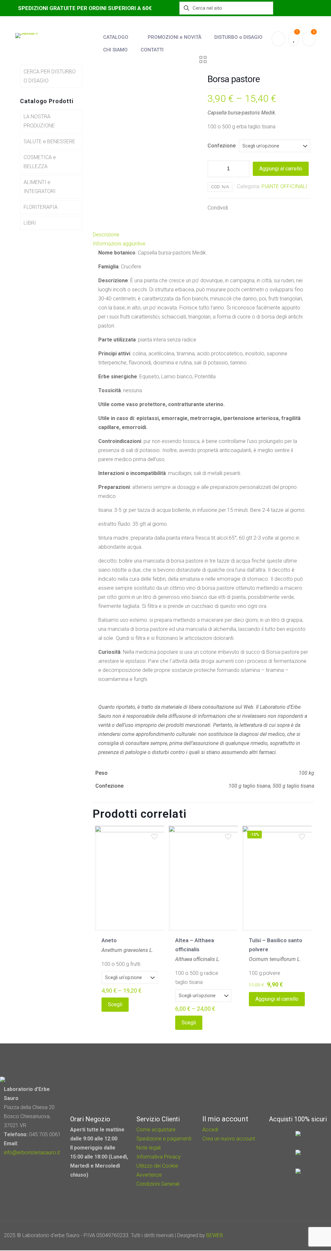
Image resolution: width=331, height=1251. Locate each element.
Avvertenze (149, 1175)
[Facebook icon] (289, 1235)
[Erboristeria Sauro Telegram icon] (305, 1235)
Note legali (148, 1148)
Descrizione (106, 235)
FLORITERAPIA (41, 207)
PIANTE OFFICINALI (284, 186)
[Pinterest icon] (297, 1235)
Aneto (109, 940)
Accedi (210, 1130)
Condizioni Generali (157, 1184)
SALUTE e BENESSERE (49, 141)
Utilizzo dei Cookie (157, 1166)
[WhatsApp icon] (280, 1235)
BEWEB (214, 1235)
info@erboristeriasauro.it (32, 1152)
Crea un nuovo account (228, 1139)
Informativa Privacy (158, 1157)
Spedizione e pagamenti (163, 1139)
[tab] (203, 234)
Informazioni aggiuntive (119, 244)
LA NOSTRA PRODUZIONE (39, 121)
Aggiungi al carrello (280, 169)
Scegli (115, 1004)
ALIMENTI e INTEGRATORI (40, 186)
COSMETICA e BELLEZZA (40, 161)
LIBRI (30, 223)
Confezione (222, 146)
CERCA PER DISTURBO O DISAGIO (50, 76)
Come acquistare (156, 1130)
